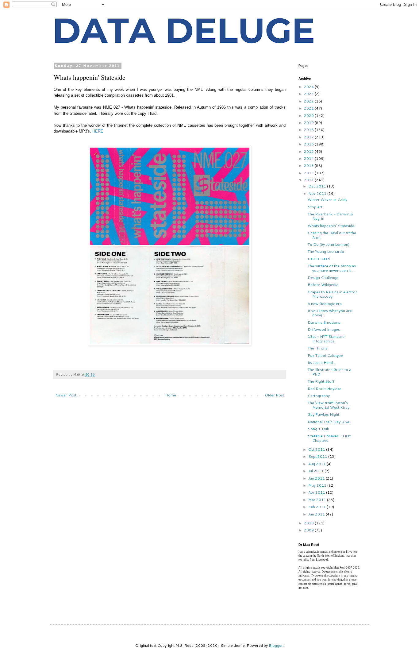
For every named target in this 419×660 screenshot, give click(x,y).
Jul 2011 (316, 470)
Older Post (274, 395)
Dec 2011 (317, 186)
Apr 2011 (317, 492)
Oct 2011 (317, 449)
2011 (309, 180)
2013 (309, 165)
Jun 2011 (317, 478)
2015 (309, 151)
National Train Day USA (328, 421)
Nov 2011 (317, 193)
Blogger (276, 645)
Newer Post (65, 395)
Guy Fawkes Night (323, 414)
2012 (309, 173)
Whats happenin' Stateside (331, 225)
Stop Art (315, 207)
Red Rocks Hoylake (324, 388)
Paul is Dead (319, 258)
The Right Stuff (321, 381)
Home (170, 395)
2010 (309, 523)
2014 (309, 158)
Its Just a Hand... (322, 362)
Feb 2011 (317, 506)
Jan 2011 (317, 514)
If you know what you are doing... (330, 313)
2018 (309, 129)
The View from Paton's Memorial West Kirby (328, 405)
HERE (97, 131)
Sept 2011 (318, 456)
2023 (309, 93)
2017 (309, 137)
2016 (309, 144)
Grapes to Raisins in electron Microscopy (333, 294)
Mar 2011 (317, 499)
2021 (309, 108)
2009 (309, 530)
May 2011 (317, 485)
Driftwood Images (324, 329)
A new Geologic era (325, 303)
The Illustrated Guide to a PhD (329, 371)
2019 (309, 122)
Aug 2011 (317, 463)
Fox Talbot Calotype (325, 355)
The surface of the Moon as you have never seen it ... (332, 268)
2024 (309, 86)
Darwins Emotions (324, 322)
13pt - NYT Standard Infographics (326, 338)
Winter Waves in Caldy (327, 199)
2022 (309, 101)
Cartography (319, 395)
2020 (309, 115)
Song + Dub (318, 428)
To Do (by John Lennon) (328, 244)
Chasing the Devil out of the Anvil (332, 235)
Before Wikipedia (323, 284)
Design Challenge (323, 277)
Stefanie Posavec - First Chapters (329, 438)
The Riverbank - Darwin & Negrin (330, 216)
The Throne (318, 348)
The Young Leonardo (326, 251)
